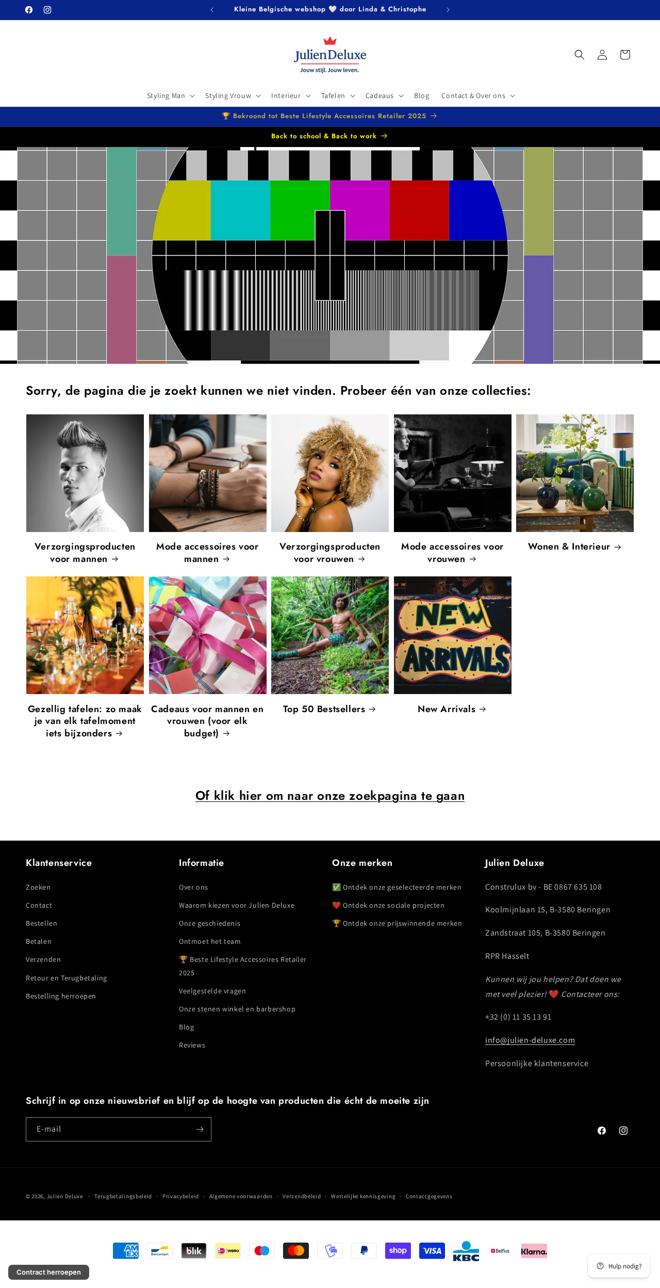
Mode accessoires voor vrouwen (452, 553)
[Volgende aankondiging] (448, 10)
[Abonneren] (199, 1129)
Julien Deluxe (65, 1196)
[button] (170, 95)
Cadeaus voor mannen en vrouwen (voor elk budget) (207, 721)
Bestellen (41, 923)
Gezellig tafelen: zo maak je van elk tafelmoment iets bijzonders (85, 721)
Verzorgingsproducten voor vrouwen (330, 553)
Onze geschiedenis (209, 923)
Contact (39, 905)
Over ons (193, 887)
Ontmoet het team (210, 941)
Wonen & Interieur (569, 547)
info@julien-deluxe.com (530, 1040)
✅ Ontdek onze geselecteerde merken (396, 887)
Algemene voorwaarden (241, 1196)
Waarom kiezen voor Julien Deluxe (236, 905)
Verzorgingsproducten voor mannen (85, 553)
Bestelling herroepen (61, 996)
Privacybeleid (180, 1196)
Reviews (192, 1045)
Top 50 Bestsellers (324, 709)
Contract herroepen (48, 1272)
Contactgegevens (429, 1196)
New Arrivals (446, 709)
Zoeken (38, 887)
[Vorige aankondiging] (212, 10)
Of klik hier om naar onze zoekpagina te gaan (330, 795)
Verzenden (43, 959)
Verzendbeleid (302, 1196)
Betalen (39, 941)
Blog (186, 1027)
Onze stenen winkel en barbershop (237, 1008)
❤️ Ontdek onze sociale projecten (388, 905)
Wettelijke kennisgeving (363, 1196)
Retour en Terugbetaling (66, 978)
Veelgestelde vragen (212, 990)
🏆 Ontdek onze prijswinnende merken (397, 923)
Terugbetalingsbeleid (123, 1196)
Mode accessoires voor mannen (207, 553)
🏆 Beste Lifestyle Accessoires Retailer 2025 (243, 966)
